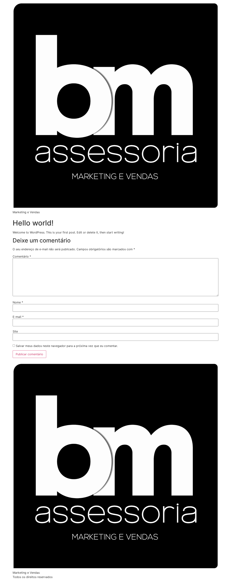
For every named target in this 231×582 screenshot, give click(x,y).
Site (15, 331)
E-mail (18, 316)
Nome (18, 302)
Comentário (22, 256)
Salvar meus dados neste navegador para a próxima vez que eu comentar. (67, 345)
